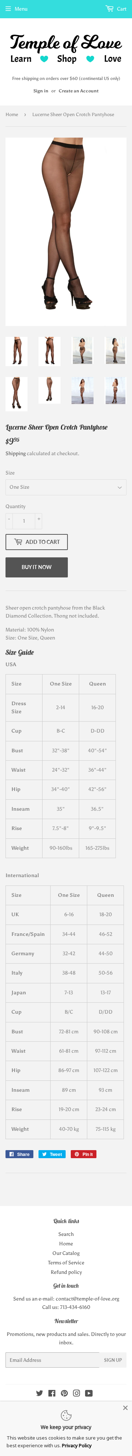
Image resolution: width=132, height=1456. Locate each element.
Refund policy (66, 1272)
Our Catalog (66, 1253)
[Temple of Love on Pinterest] (64, 1394)
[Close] (125, 1407)
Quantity (15, 506)
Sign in (40, 90)
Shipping (16, 453)
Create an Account (79, 90)
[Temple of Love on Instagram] (76, 1394)
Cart (121, 9)
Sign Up (113, 1360)
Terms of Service (66, 1263)
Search (66, 1234)
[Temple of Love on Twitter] (39, 1394)
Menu (21, 9)
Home (12, 114)
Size (10, 473)
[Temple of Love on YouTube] (89, 1394)
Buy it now (37, 567)
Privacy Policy (77, 1445)
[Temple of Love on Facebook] (52, 1394)
